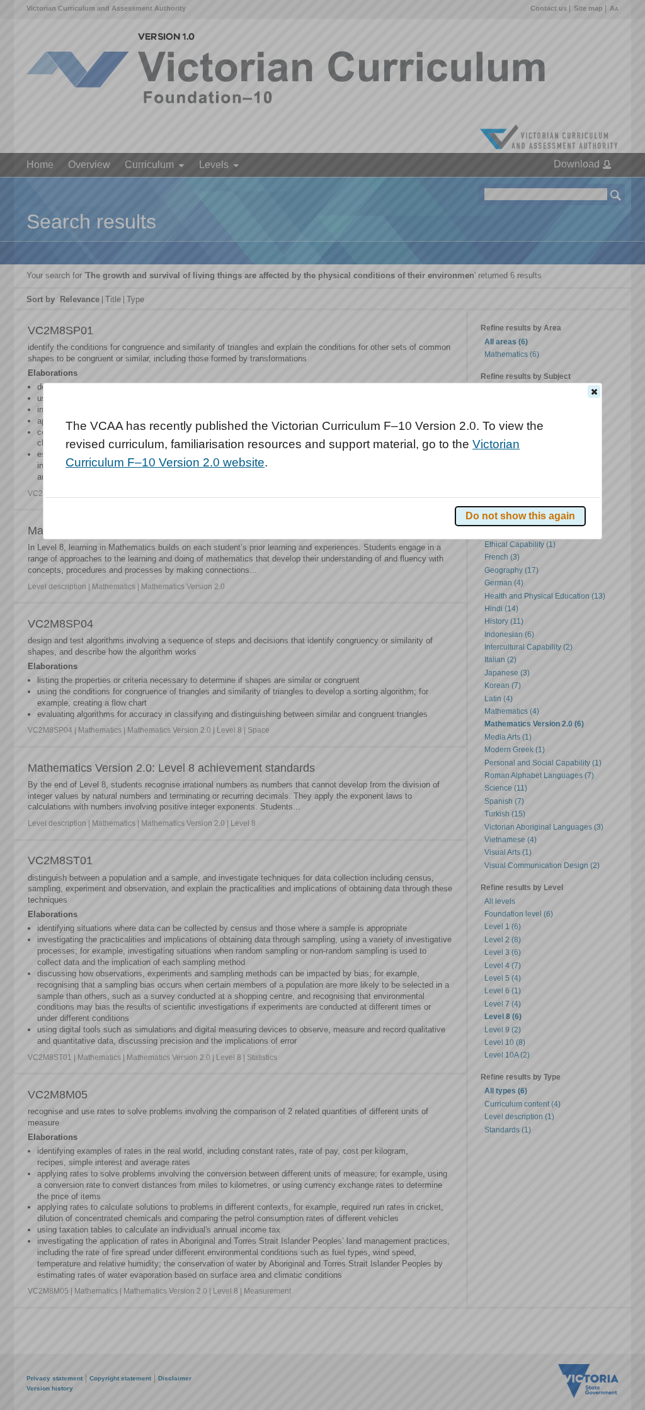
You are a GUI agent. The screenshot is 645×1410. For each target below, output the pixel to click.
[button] (594, 391)
